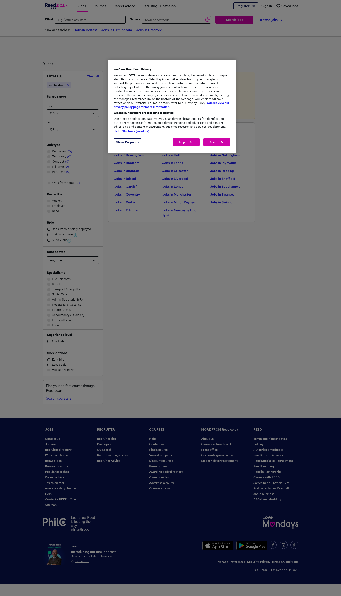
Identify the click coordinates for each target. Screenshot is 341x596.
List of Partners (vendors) (132, 131)
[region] (172, 106)
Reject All (186, 142)
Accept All (216, 142)
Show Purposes (127, 142)
